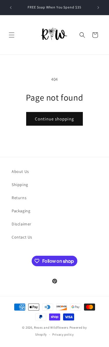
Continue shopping (54, 119)
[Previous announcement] (10, 7)
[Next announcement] (98, 7)
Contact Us (22, 237)
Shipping (20, 184)
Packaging (21, 210)
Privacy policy (63, 334)
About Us (20, 171)
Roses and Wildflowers (51, 327)
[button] (11, 35)
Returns (19, 197)
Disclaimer (21, 224)
